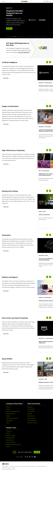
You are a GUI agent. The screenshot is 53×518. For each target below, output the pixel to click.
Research (8, 416)
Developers (9, 431)
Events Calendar (31, 418)
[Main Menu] (2, 1)
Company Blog (31, 409)
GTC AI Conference (32, 420)
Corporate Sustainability (12, 418)
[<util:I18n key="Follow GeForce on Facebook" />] (25, 457)
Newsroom (30, 407)
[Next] (50, 62)
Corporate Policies (41, 466)
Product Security (6, 468)
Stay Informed (30, 416)
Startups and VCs (10, 437)
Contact (13, 468)
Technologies (9, 420)
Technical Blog (30, 411)
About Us (8, 407)
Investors (8, 409)
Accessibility (33, 466)
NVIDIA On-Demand (32, 422)
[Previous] (47, 62)
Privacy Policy (5, 466)
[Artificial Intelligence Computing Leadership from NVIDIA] (24, 1)
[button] (45, 1)
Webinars (29, 413)
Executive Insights (10, 435)
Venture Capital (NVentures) (13, 411)
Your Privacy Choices (14, 466)
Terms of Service (25, 466)
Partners (8, 433)
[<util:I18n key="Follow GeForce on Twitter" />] (32, 457)
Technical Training (10, 442)
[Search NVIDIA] (5, 1)
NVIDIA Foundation (10, 413)
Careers (8, 422)
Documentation (10, 440)
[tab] (9, 36)
